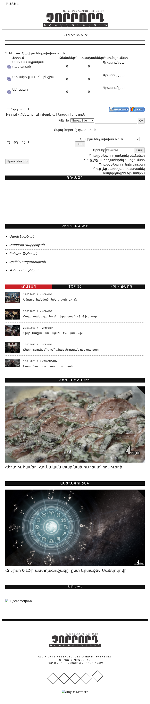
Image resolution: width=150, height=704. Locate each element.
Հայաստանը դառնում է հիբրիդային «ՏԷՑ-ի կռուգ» (60, 316)
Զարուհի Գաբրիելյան (27, 245)
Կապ (100, 663)
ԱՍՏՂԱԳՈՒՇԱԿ (75, 483)
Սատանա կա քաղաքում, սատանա (49, 366)
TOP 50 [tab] (75, 286)
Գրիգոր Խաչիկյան (24, 270)
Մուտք (64, 660)
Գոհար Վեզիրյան (23, 253)
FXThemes (104, 656)
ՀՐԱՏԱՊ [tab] (29, 286)
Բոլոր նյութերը (77, 35)
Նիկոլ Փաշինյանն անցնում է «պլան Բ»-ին (53, 333)
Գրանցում (82, 660)
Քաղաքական (48, 361)
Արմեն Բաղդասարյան (27, 262)
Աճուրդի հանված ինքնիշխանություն (50, 299)
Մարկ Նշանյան (21, 236)
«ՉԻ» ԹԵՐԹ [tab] (122, 286)
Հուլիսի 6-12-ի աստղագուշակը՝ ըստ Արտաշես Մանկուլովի (66, 570)
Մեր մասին (56, 663)
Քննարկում (29, 114)
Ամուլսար (20, 89)
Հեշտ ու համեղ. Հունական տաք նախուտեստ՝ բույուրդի (63, 467)
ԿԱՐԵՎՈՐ (46, 294)
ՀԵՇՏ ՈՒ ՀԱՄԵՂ (75, 380)
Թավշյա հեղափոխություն (43, 53)
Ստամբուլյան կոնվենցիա (33, 77)
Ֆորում (11, 114)
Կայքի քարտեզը (81, 663)
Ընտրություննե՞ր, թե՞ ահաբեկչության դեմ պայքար (61, 349)
